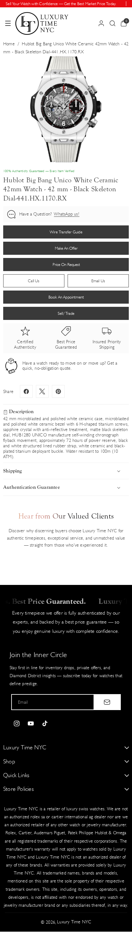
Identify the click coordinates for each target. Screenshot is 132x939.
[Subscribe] (107, 702)
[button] (8, 23)
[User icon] (101, 23)
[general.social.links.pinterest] (58, 391)
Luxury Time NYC (74, 922)
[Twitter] (42, 391)
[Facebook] (26, 391)
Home (9, 44)
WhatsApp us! (66, 214)
